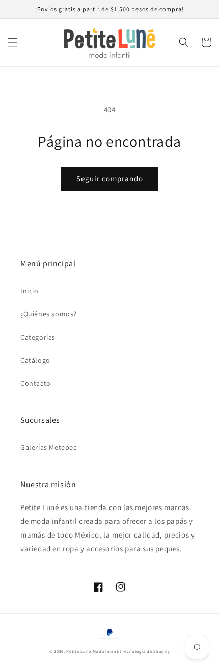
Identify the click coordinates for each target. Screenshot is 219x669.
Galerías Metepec (48, 447)
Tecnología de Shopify (146, 651)
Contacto (35, 383)
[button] (13, 42)
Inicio (29, 291)
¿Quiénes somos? (48, 313)
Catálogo (35, 360)
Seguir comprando (109, 178)
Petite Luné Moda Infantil (93, 651)
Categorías (38, 337)
